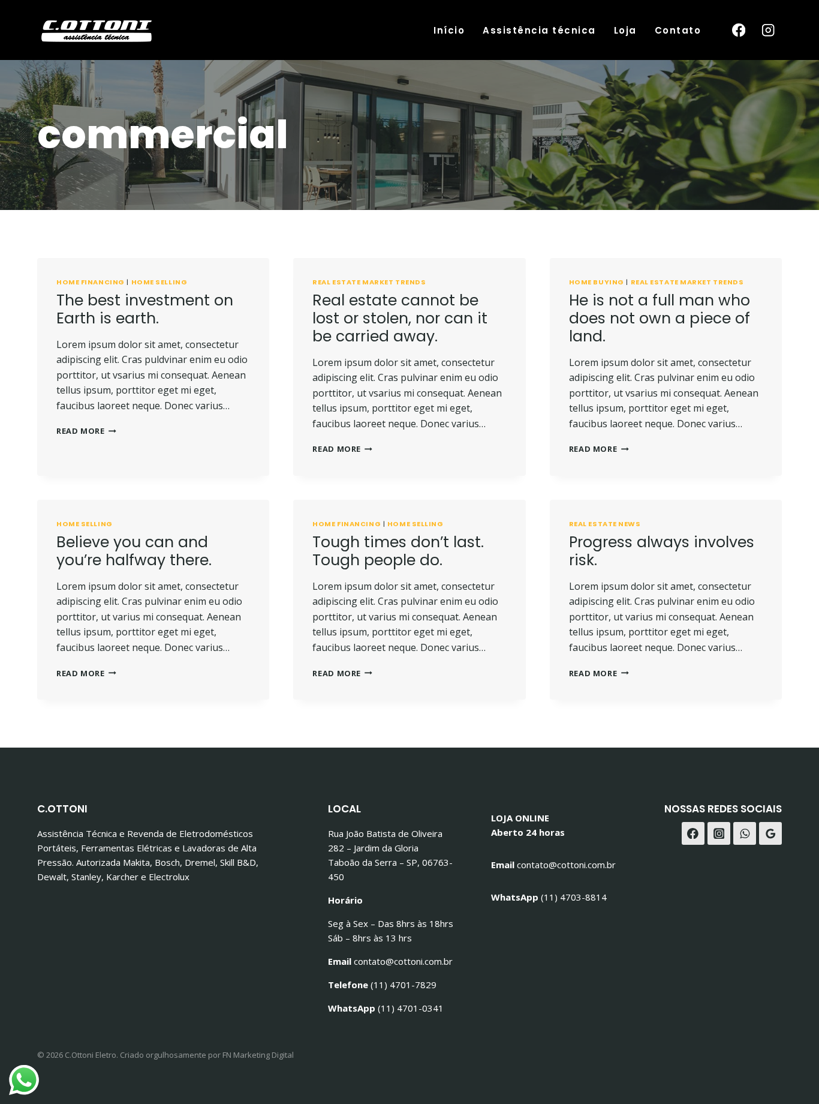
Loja (625, 30)
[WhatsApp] (744, 833)
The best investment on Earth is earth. (144, 309)
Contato (678, 30)
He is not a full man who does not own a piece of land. (659, 318)
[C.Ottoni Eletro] (97, 29)
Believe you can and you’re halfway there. (134, 551)
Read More (86, 430)
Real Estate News (605, 524)
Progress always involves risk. (661, 551)
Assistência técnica (539, 30)
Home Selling (159, 282)
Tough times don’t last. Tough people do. (398, 551)
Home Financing (90, 282)
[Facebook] (738, 30)
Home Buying (596, 282)
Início (449, 30)
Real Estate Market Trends (369, 282)
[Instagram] (768, 30)
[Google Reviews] (770, 833)
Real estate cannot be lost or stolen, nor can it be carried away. (399, 318)
